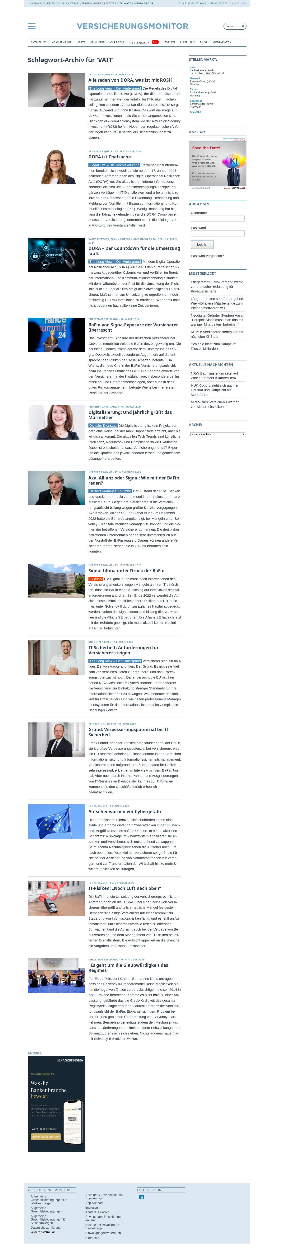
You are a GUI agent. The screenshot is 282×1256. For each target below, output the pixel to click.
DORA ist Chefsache (109, 157)
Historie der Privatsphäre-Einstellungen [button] (102, 1226)
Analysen (97, 42)
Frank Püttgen (122, 239)
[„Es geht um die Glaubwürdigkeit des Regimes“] (56, 975)
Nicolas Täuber (151, 239)
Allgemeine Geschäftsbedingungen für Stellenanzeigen (49, 1219)
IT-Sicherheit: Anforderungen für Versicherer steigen (123, 650)
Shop (204, 42)
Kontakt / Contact (97, 1212)
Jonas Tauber (98, 806)
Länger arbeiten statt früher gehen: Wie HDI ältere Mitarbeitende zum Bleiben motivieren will (217, 303)
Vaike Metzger (98, 239)
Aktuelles (39, 42)
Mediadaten (222, 42)
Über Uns (187, 42)
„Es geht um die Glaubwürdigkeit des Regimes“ (128, 967)
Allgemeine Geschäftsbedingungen (46, 1209)
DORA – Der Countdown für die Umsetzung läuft (134, 250)
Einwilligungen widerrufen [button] (103, 1233)
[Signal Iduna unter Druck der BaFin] (56, 581)
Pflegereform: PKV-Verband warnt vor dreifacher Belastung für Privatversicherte (217, 286)
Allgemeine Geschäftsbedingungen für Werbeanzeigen (49, 1200)
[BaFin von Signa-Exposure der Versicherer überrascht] (56, 335)
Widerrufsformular (43, 1232)
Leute (81, 42)
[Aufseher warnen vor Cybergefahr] (56, 821)
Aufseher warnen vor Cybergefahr (125, 812)
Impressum (92, 1207)
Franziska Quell (100, 151)
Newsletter (219, 3)
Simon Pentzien (100, 642)
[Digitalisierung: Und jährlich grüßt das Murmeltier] (56, 422)
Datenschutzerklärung (46, 1227)
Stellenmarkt (143, 43)
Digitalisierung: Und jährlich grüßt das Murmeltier (130, 414)
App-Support (94, 1203)
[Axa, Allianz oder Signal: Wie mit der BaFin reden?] (56, 488)
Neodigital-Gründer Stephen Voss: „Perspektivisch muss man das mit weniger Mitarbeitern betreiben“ (217, 320)
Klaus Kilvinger (100, 74)
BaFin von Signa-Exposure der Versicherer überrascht (133, 327)
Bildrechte (92, 1238)
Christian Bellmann (103, 319)
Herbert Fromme (100, 472)
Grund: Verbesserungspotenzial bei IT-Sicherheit (129, 732)
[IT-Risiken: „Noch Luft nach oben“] (56, 898)
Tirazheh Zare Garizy (103, 406)
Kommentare (62, 42)
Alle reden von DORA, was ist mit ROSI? (130, 80)
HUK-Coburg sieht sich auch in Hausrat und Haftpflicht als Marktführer (214, 390)
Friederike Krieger (102, 724)
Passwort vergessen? (207, 256)
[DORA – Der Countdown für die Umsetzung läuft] (56, 255)
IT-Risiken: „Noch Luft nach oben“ (124, 888)
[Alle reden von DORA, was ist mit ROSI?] (56, 90)
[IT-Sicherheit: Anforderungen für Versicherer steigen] (56, 657)
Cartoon (117, 42)
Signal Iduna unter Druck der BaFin (126, 571)
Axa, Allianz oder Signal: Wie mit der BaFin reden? (133, 480)
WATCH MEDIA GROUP (138, 3)
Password (198, 228)
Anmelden (239, 3)
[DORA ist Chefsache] (56, 167)
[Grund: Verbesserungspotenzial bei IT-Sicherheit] (56, 739)
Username (199, 213)
